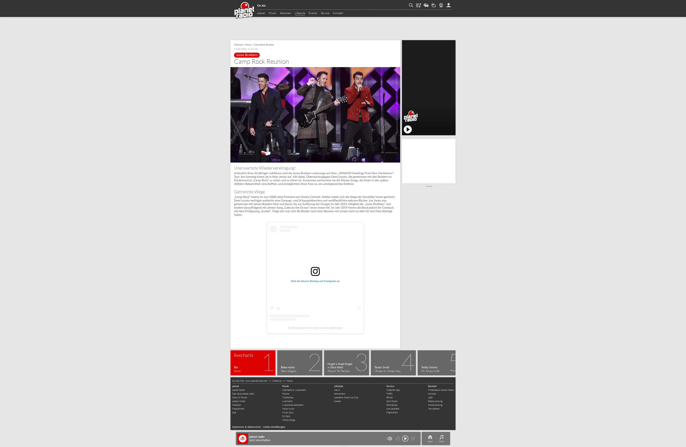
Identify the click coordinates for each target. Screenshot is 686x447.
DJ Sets (286, 416)
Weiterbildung (435, 405)
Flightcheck (392, 412)
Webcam (441, 3)
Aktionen (285, 13)
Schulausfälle (392, 408)
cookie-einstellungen (274, 427)
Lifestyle (300, 13)
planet (261, 13)
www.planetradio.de (256, 380)
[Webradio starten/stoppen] (405, 438)
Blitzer (389, 397)
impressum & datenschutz (246, 427)
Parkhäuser (392, 405)
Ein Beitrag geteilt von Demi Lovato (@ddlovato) (315, 327)
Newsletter (434, 408)
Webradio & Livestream (294, 390)
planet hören (238, 390)
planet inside (448, 3)
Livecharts (287, 401)
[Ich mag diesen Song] (398, 438)
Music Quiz (288, 412)
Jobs (430, 397)
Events (313, 13)
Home (430, 442)
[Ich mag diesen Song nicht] (412, 438)
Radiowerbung (435, 401)
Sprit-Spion (391, 401)
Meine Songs (288, 420)
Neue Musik (288, 408)
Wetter (433, 3)
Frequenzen (238, 408)
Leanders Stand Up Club (346, 397)
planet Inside (238, 401)
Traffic (426, 3)
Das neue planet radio (243, 393)
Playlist (418, 3)
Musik (272, 13)
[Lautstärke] (389, 438)
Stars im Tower (239, 397)
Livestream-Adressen (293, 405)
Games (337, 401)
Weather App (393, 390)
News (248, 45)
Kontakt (338, 13)
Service (325, 13)
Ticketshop (287, 397)
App (234, 412)
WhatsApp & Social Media (441, 390)
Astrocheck (339, 393)
